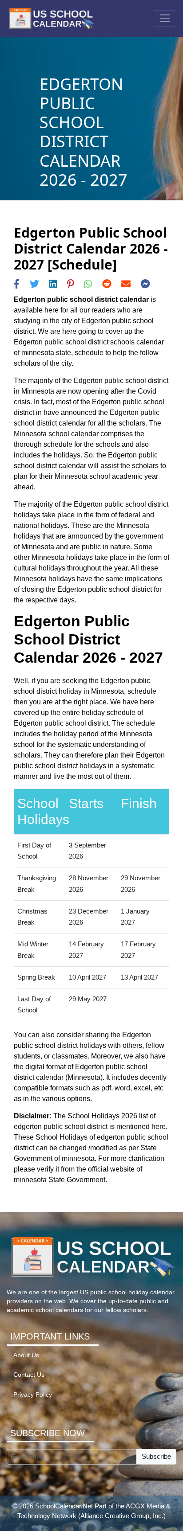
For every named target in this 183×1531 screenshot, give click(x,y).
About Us (26, 1355)
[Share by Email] (126, 284)
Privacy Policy (32, 1394)
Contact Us (28, 1374)
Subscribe (156, 1456)
